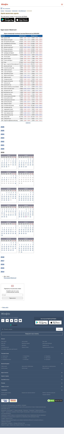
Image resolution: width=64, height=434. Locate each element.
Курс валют (3, 341)
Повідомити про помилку (32, 333)
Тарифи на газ (45, 345)
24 (8, 164)
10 (32, 161)
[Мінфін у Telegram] (7, 320)
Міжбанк (3, 345)
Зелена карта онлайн (6, 392)
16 (6, 162)
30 (6, 166)
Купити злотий (45, 368)
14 (2, 162)
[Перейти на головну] (4, 4)
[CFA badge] (21, 401)
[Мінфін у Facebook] (2, 320)
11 (19, 162)
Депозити (24, 345)
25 (19, 166)
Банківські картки (26, 343)
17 (32, 162)
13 (15, 161)
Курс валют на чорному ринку (49, 366)
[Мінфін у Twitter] (11, 320)
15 (4, 162)
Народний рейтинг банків (48, 347)
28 (2, 166)
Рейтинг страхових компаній (48, 392)
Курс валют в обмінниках (27, 366)
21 (2, 164)
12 (13, 161)
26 (13, 164)
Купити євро (24, 368)
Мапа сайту (5, 307)
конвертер (28, 122)
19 (13, 162)
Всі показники (6, 8)
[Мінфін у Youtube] (20, 320)
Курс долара (24, 341)
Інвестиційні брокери (47, 343)
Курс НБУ (3, 343)
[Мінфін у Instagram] (15, 320)
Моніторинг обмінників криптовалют (9, 349)
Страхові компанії (46, 394)
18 (19, 164)
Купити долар (4, 368)
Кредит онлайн (25, 347)
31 (15, 183)
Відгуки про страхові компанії (28, 392)
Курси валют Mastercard (10, 277)
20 (15, 162)
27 (15, 164)
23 (6, 164)
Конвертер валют (5, 347)
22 (4, 164)
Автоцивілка (4, 394)
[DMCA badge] (55, 401)
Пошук (59, 329)
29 (4, 166)
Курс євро (44, 341)
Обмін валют (4, 366)
